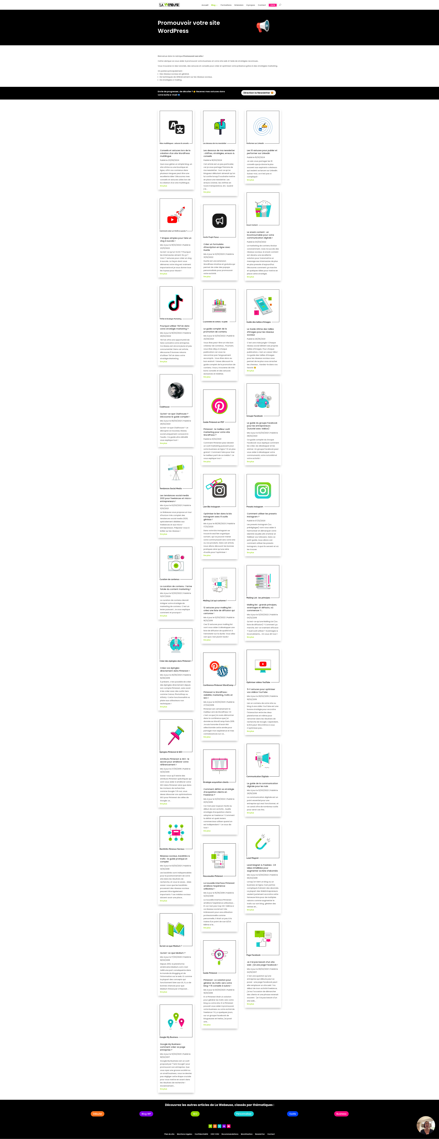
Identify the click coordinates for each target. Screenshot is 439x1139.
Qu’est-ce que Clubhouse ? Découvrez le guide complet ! (175, 415)
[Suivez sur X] (219, 1126)
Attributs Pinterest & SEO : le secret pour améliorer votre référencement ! (174, 761)
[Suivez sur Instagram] (215, 1126)
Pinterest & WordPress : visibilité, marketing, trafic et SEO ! (218, 695)
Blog (213, 5)
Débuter (97, 1113)
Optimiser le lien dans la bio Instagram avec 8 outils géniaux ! (217, 516)
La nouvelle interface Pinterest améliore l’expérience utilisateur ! (219, 886)
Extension (238, 5)
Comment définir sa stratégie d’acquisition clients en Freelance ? (218, 792)
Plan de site (169, 1134)
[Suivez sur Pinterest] (210, 1126)
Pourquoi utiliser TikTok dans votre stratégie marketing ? (174, 327)
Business (341, 1113)
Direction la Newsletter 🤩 (259, 92)
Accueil (205, 5)
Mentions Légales (184, 1134)
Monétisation (247, 1134)
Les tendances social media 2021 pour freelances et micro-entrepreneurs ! (176, 498)
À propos (250, 5)
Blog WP (146, 1113)
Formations (226, 5)
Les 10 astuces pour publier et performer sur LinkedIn (262, 152)
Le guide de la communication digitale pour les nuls (262, 785)
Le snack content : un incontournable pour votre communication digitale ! (260, 235)
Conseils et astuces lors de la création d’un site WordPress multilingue (175, 153)
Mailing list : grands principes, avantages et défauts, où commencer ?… (262, 607)
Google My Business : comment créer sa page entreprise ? (172, 1047)
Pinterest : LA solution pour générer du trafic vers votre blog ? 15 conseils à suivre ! (217, 982)
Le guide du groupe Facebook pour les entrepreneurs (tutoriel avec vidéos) (262, 425)
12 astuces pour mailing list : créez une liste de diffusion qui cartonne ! (219, 610)
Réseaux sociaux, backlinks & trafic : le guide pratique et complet (175, 858)
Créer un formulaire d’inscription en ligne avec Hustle (216, 247)
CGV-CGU (215, 1134)
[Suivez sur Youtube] (228, 1126)
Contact (262, 5)
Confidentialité (201, 1134)
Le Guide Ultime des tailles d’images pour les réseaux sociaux (260, 332)
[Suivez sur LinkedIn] (224, 1126)
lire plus (163, 186)
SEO (195, 1113)
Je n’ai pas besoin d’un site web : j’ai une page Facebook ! (262, 963)
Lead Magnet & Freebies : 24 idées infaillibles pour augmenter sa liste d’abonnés (262, 868)
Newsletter (260, 1134)
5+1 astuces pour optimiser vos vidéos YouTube (261, 691)
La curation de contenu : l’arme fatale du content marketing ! (176, 588)
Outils (292, 1113)
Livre (272, 5)
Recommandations (230, 1134)
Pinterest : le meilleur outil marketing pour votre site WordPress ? (216, 432)
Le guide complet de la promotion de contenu (215, 330)
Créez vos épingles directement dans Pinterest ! (175, 669)
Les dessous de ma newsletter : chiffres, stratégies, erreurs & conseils (219, 153)
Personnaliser (244, 1113)
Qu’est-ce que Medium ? (172, 952)
